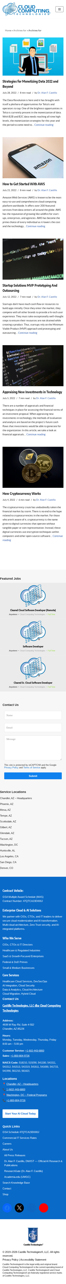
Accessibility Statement (33, 1259)
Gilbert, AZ (6, 827)
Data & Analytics (12, 989)
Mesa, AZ (5, 809)
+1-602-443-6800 (34, 1050)
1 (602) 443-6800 (15, 1089)
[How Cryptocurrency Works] (33, 467)
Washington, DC (9, 844)
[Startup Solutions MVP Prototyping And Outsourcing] (33, 259)
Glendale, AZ (7, 833)
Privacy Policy (11, 767)
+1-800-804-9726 (19, 1055)
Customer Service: (14, 1050)
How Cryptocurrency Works (22, 494)
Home (8, 30)
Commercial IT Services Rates (20, 1137)
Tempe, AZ (6, 815)
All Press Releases (14, 1155)
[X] (19, 1208)
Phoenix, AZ (6, 804)
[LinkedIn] (31, 1208)
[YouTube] (43, 1208)
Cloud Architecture (32, 989)
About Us (8, 1149)
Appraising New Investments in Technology (32, 392)
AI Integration (10, 985)
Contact (7, 1188)
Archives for (19, 30)
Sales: (6, 1055)
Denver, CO (6, 867)
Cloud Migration (11, 993)
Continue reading (43, 124)
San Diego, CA (8, 862)
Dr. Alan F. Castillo (47, 93)
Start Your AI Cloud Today (20, 1113)
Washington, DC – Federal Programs (26, 1094)
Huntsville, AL (7, 850)
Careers (7, 1143)
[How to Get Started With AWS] (33, 157)
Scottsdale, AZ (8, 821)
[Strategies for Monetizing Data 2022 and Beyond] (33, 56)
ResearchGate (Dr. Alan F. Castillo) (23, 1171)
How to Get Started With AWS (24, 184)
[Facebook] (7, 1208)
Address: (8, 1020)
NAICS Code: (10, 1062)
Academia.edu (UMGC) (17, 1176)
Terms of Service (31, 767)
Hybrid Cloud (28, 993)
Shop (5, 1194)
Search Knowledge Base (16, 1182)
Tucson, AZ (6, 838)
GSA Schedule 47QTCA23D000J (21, 1132)
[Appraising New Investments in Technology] (33, 365)
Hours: (7, 1035)
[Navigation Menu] (59, 9)
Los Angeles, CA (9, 856)
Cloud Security (26, 985)
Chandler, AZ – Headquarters (16, 798)
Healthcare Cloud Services (17, 981)
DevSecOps (40, 981)
